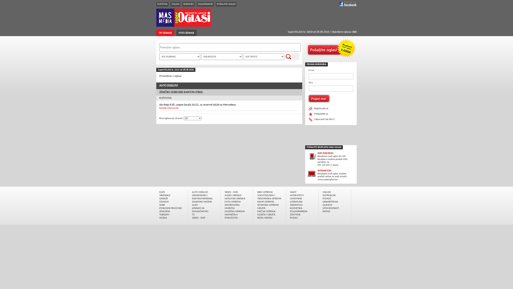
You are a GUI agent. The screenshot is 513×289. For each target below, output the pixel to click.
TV (193, 214)
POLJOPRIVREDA (298, 211)
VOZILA (163, 218)
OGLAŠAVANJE (205, 4)
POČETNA (162, 4)
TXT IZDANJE (165, 33)
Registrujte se (321, 108)
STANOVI (164, 201)
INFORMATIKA (232, 205)
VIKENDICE (164, 195)
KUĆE (162, 192)
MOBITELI (230, 208)
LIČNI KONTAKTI (331, 208)
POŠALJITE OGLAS (226, 4)
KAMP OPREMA (265, 201)
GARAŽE (163, 198)
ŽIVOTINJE (295, 214)
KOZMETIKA (296, 208)
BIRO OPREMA (265, 192)
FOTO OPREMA (233, 201)
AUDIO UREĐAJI (233, 195)
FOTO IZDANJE (186, 33)
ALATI (195, 205)
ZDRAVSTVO (296, 205)
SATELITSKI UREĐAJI (235, 198)
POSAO (294, 218)
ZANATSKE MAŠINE (202, 201)
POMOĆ (327, 198)
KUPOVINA (165, 98)
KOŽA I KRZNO (264, 218)
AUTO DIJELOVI (168, 85)
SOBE (162, 205)
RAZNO (326, 211)
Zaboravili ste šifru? (324, 119)
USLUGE (327, 192)
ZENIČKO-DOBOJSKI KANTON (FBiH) (181, 92)
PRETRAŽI (292, 56)
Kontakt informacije (169, 108)
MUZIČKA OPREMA (235, 211)
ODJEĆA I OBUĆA (266, 214)
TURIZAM (164, 214)
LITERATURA (296, 201)
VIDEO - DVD (198, 218)
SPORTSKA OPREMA (268, 205)
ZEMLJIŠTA (164, 211)
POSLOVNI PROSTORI (170, 208)
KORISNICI (188, 4)
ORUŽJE (261, 208)
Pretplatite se (321, 114)
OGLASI (175, 4)
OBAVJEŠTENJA (330, 201)
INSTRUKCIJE (329, 195)
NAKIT (293, 192)
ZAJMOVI (327, 205)
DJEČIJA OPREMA (266, 211)
